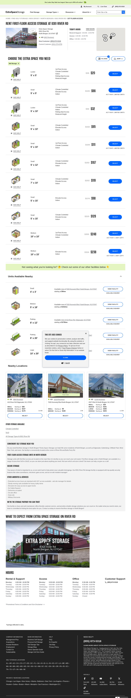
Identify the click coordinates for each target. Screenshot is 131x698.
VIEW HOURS (90, 29)
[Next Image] (34, 37)
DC (31, 663)
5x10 (7, 432)
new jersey (34, 18)
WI (24, 669)
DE (28, 663)
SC (67, 666)
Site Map (52, 644)
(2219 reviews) (59, 399)
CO (21, 663)
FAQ (50, 639)
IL (47, 663)
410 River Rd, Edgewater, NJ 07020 (78, 320)
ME (63, 663)
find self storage (20, 18)
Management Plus (12, 639)
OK (53, 666)
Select (115, 74)
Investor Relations (12, 644)
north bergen (47, 18)
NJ (36, 666)
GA (38, 663)
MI (10, 666)
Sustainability (10, 652)
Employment (10, 647)
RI (64, 666)
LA (60, 663)
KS (53, 663)
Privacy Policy (54, 647)
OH (50, 666)
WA (21, 669)
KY (57, 663)
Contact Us (10, 649)
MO (21, 666)
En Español (53, 642)
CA (17, 663)
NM (39, 666)
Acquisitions (10, 642)
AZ (14, 663)
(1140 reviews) (99, 399)
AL (7, 663)
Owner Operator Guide (35, 649)
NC (46, 666)
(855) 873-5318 (112, 582)
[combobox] (111, 12)
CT (24, 663)
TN (7, 669)
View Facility (113, 289)
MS (17, 666)
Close (65, 357)
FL (35, 663)
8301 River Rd (60, 18)
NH (32, 666)
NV (28, 666)
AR (10, 663)
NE (25, 666)
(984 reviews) (18, 399)
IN (50, 663)
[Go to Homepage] (12, 12)
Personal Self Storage (35, 642)
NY (43, 666)
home (8, 18)
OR (57, 666)
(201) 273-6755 (57, 44)
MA (7, 666)
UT (14, 669)
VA (17, 669)
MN (14, 666)
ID (44, 663)
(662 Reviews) (49, 37)
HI (41, 663)
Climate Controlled (12, 429)
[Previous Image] (8, 37)
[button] (65, 279)
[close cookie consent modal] (86, 333)
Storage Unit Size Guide (36, 652)
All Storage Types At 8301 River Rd (18, 436)
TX (11, 669)
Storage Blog (32, 647)
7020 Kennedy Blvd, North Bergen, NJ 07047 (81, 289)
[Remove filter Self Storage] (18, 63)
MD (67, 663)
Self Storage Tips (33, 644)
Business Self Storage (35, 639)
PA (61, 666)
